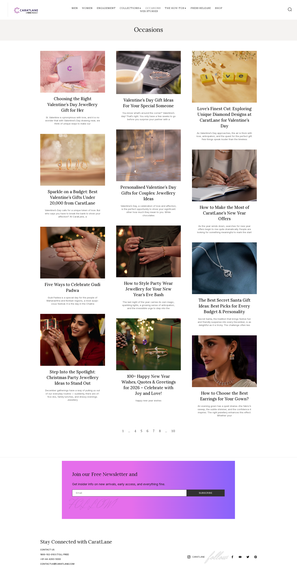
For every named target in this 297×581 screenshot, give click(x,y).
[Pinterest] (255, 557)
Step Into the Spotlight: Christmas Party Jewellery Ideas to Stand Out (73, 377)
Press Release (201, 8)
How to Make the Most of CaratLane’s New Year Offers (224, 213)
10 (173, 431)
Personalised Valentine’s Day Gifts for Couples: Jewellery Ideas (148, 193)
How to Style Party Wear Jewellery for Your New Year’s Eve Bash (148, 289)
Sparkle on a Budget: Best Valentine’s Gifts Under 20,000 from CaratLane (72, 197)
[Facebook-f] (232, 557)
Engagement (106, 8)
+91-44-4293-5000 (50, 559)
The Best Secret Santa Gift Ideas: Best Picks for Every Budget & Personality (224, 306)
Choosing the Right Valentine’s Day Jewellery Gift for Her (72, 104)
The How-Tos (174, 8)
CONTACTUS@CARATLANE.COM (57, 564)
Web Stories (149, 11)
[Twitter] (248, 557)
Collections (129, 8)
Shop (218, 8)
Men (75, 8)
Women (87, 8)
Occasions (153, 8)
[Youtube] (240, 557)
